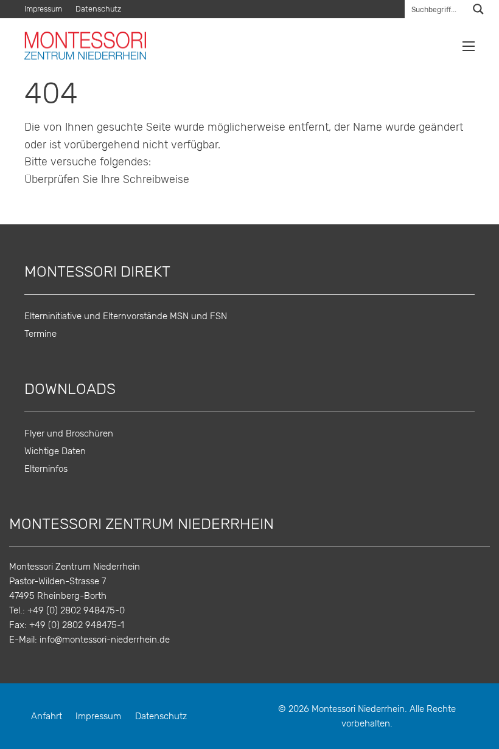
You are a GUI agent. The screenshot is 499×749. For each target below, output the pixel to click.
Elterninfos (46, 469)
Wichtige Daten (55, 451)
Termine (40, 333)
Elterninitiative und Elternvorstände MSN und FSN (125, 316)
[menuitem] (46, 9)
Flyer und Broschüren (68, 433)
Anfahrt (46, 716)
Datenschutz (98, 9)
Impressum (43, 9)
